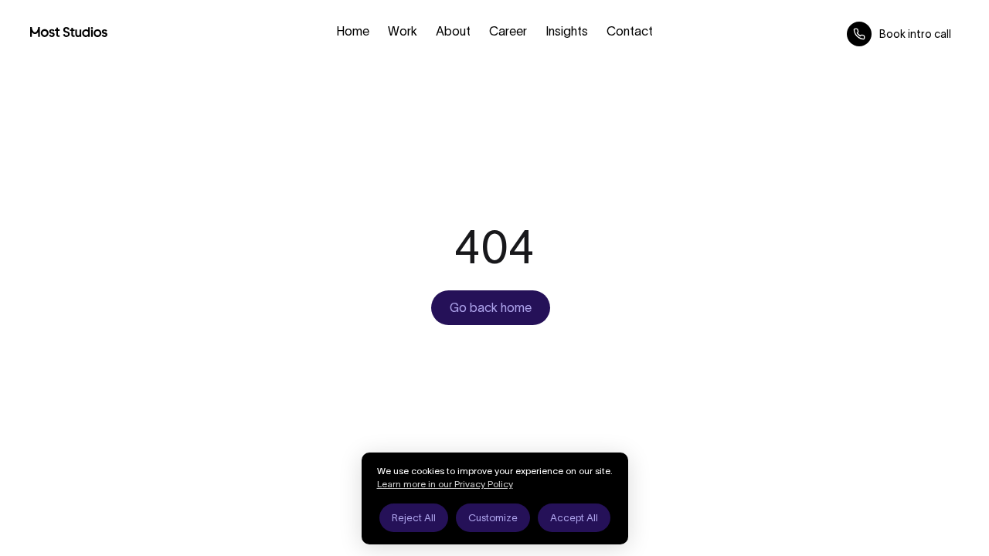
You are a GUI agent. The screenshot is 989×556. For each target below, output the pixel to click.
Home (352, 31)
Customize (493, 518)
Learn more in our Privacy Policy (445, 484)
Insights (566, 31)
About (453, 31)
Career (508, 31)
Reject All (414, 518)
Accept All (574, 518)
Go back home (491, 307)
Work (402, 31)
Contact (630, 31)
